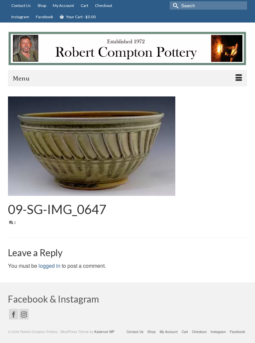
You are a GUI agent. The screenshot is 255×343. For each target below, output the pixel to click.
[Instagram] (24, 314)
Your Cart (80, 16)
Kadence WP (104, 331)
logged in (49, 265)
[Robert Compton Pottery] (127, 48)
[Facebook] (13, 314)
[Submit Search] (175, 5)
